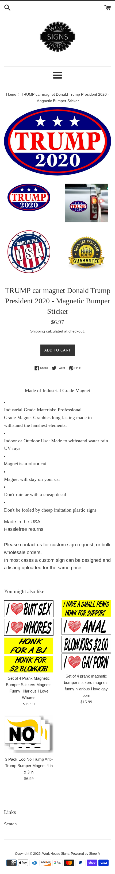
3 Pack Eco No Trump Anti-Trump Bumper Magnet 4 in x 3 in (29, 765)
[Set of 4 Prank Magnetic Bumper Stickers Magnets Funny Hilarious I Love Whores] (28, 636)
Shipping (37, 331)
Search (10, 824)
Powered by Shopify (85, 854)
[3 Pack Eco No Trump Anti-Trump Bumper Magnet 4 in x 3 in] (28, 734)
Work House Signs (55, 854)
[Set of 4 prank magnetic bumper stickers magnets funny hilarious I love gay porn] (86, 635)
